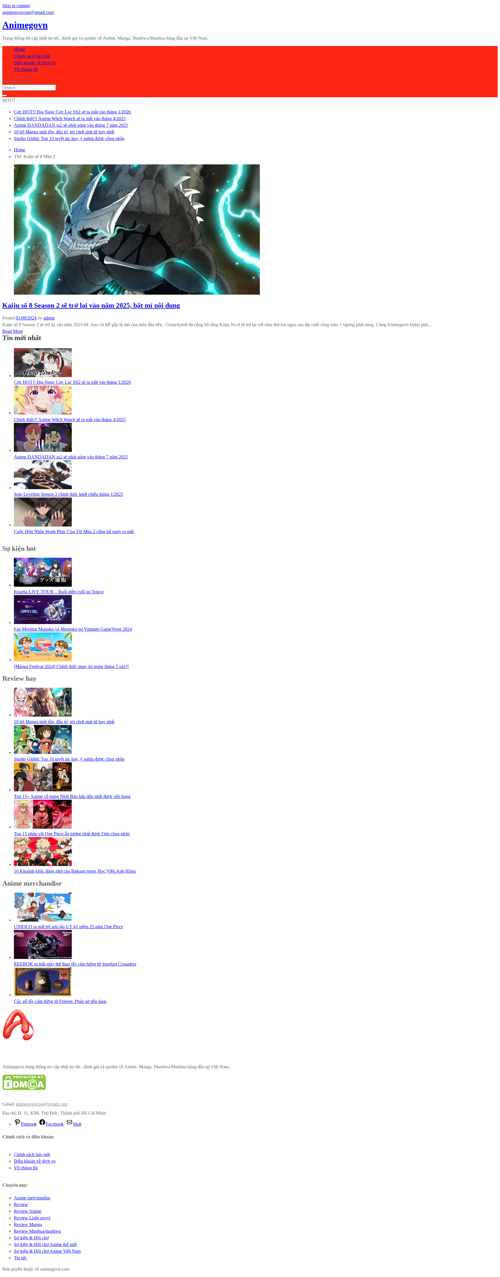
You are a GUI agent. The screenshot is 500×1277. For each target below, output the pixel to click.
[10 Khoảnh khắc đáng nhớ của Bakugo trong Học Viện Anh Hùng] (43, 864)
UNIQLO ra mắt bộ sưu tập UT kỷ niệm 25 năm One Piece (68, 926)
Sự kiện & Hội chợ (31, 1237)
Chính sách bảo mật (32, 56)
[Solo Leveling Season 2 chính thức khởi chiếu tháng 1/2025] (43, 487)
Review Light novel (32, 1217)
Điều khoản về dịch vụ (35, 62)
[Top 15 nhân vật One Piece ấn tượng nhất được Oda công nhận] (43, 827)
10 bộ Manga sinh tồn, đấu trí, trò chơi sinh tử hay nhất (64, 131)
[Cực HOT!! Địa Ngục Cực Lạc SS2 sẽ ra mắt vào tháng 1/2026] (43, 375)
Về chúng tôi (26, 69)
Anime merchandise (32, 1197)
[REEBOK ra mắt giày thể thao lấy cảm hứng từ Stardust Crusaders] (43, 957)
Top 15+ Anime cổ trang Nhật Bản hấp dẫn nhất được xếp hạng (72, 796)
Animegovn (25, 25)
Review (21, 1204)
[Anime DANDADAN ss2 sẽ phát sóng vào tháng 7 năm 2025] (43, 450)
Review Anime (27, 1211)
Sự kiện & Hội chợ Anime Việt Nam (47, 1251)
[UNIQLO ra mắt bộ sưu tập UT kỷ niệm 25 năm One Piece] (43, 920)
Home (19, 49)
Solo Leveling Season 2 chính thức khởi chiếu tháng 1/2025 (68, 494)
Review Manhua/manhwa (37, 1231)
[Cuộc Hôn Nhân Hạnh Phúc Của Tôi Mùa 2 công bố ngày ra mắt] (43, 524)
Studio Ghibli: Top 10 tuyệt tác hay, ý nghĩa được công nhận (69, 138)
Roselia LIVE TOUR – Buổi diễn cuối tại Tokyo (59, 591)
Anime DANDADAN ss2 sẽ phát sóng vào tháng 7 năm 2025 (71, 125)
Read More (12, 331)
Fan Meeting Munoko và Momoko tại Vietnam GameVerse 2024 (73, 629)
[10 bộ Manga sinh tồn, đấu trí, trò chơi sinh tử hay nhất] (43, 715)
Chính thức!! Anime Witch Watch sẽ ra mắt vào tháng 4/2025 (70, 118)
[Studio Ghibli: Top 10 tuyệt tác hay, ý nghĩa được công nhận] (43, 752)
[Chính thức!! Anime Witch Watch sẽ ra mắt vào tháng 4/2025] (43, 412)
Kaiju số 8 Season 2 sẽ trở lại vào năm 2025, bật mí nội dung (91, 305)
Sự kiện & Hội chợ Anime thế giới (45, 1244)
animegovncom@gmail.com (41, 1104)
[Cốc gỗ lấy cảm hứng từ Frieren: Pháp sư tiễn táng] (43, 994)
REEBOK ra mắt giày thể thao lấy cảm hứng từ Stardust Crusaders (75, 964)
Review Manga (28, 1224)
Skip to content (16, 5)
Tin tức (20, 1257)
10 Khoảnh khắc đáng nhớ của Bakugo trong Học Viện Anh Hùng (75, 871)
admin (49, 317)
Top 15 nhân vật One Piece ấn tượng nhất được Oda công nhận (72, 833)
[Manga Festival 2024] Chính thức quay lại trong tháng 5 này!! (71, 666)
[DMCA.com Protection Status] (24, 1088)
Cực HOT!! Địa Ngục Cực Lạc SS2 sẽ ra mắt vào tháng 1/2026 (72, 111)
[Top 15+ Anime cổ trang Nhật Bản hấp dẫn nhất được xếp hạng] (43, 789)
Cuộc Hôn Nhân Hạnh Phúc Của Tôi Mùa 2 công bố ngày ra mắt (74, 531)
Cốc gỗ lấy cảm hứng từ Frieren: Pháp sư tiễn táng (60, 1001)
